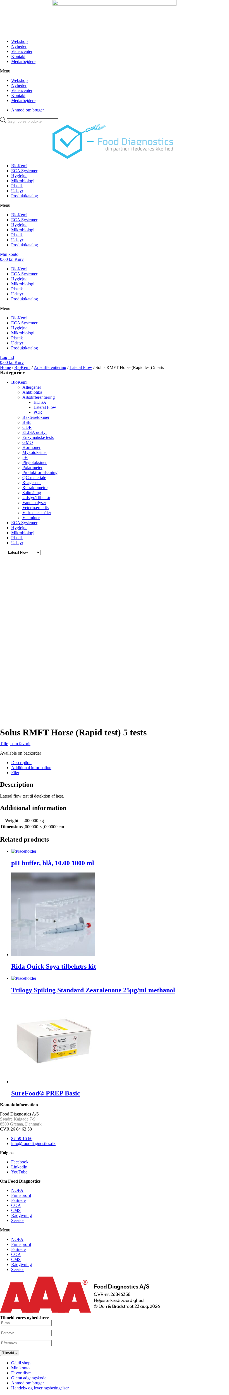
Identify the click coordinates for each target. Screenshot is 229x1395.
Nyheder (19, 46)
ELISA (40, 402)
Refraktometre (34, 487)
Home (5, 367)
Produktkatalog (24, 195)
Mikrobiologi (22, 180)
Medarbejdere (23, 61)
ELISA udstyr (34, 432)
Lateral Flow (81, 367)
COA (16, 1205)
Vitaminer (31, 517)
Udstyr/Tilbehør (36, 497)
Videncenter (21, 51)
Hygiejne (19, 175)
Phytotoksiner (34, 462)
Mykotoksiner (34, 452)
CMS (16, 1210)
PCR (38, 412)
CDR (27, 427)
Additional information (31, 767)
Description (21, 762)
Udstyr (17, 190)
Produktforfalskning (40, 472)
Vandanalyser (34, 502)
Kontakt (18, 56)
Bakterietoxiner (35, 417)
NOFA (17, 1190)
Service (17, 1220)
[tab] (120, 762)
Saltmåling (31, 492)
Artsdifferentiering (50, 367)
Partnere (18, 1200)
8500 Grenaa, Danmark (21, 1124)
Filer (15, 772)
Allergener (31, 387)
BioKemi (19, 165)
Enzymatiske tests (38, 437)
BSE (26, 422)
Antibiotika (32, 392)
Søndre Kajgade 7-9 (17, 1119)
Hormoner (31, 447)
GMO (27, 442)
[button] (114, 71)
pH (25, 457)
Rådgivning (21, 1215)
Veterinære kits (35, 507)
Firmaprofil (21, 1195)
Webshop (19, 41)
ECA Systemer (24, 170)
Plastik (17, 185)
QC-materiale (34, 477)
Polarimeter (32, 467)
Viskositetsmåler (36, 512)
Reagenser (31, 482)
